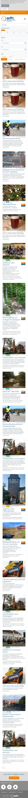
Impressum (4, 792)
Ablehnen (4, 9)
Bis (2, 46)
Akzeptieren (5, 5)
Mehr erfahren (13, 3)
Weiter (3, 768)
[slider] (6, 30)
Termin (10, 56)
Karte (10, 59)
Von (2, 40)
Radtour (4, 56)
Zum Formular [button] (13, 778)
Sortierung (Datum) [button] (20, 59)
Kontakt (20, 792)
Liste (4, 59)
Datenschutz (12, 792)
